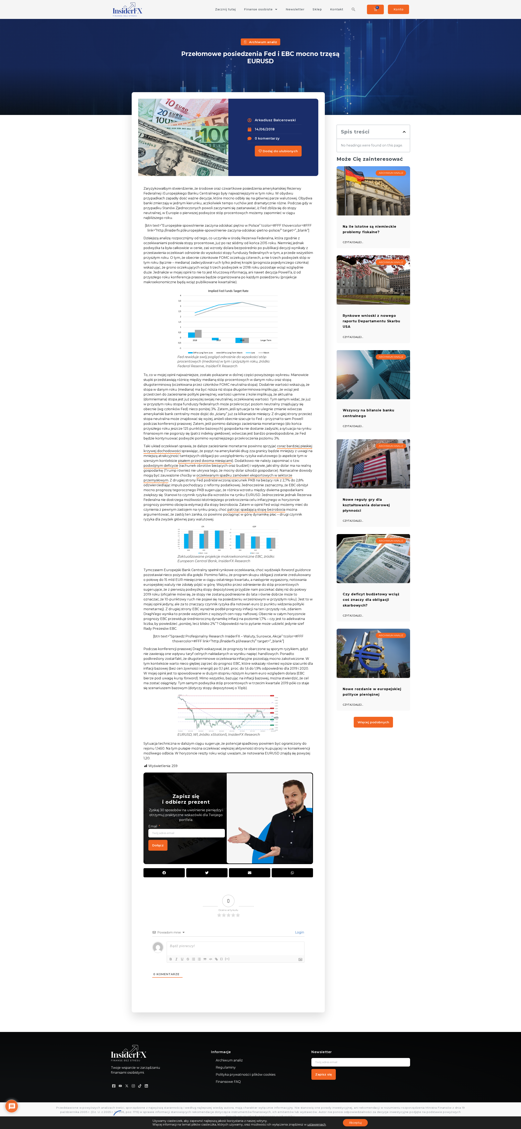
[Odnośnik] (216, 959)
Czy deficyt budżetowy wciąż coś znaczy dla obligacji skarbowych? (371, 599)
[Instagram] (133, 1085)
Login (299, 932)
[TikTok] (139, 1085)
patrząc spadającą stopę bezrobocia (256, 509)
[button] (353, 9)
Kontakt (336, 9)
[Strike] (188, 959)
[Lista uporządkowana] (193, 959)
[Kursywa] (176, 959)
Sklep (317, 9)
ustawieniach (316, 1124)
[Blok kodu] (210, 959)
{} (221, 958)
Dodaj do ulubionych (280, 151)
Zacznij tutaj (225, 9)
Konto (399, 9)
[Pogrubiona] (171, 959)
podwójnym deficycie (160, 466)
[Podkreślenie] (182, 959)
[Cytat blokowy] (205, 959)
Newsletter (295, 9)
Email (153, 826)
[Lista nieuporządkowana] (199, 959)
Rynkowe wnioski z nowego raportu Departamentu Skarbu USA (371, 321)
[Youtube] (120, 1085)
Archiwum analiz (263, 42)
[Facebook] (113, 1085)
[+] (227, 958)
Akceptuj (355, 1123)
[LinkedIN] (146, 1085)
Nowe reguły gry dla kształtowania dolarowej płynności (366, 505)
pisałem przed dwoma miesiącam (204, 461)
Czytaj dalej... (353, 242)
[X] (126, 1085)
